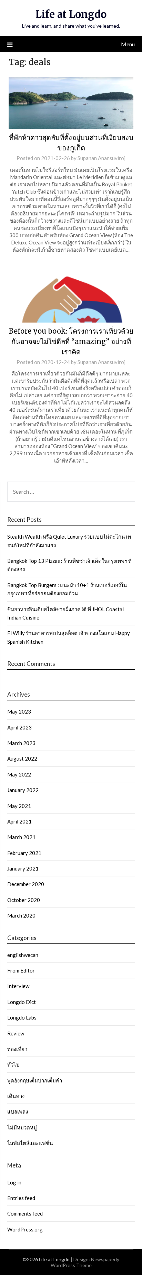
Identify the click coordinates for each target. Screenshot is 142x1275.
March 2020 (21, 915)
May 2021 (19, 806)
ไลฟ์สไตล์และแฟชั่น (30, 1143)
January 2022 (23, 790)
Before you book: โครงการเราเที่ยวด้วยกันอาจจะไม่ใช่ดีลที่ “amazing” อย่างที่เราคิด (71, 341)
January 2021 (23, 868)
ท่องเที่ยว (17, 1049)
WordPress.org (25, 1229)
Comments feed (25, 1213)
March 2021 (21, 837)
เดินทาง (15, 1096)
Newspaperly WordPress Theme (85, 1262)
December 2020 (25, 884)
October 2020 (23, 900)
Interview (18, 986)
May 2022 (19, 774)
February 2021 (24, 853)
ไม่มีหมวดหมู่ (22, 1127)
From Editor (21, 970)
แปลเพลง (17, 1111)
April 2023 (19, 727)
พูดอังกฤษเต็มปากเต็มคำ (34, 1080)
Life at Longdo (71, 14)
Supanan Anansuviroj (101, 158)
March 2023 (21, 743)
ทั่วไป (13, 1064)
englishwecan (22, 955)
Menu (128, 44)
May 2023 (19, 711)
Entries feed (21, 1198)
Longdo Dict (21, 1002)
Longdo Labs (22, 1017)
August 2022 (22, 758)
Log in (14, 1182)
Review (15, 1033)
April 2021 (19, 821)
